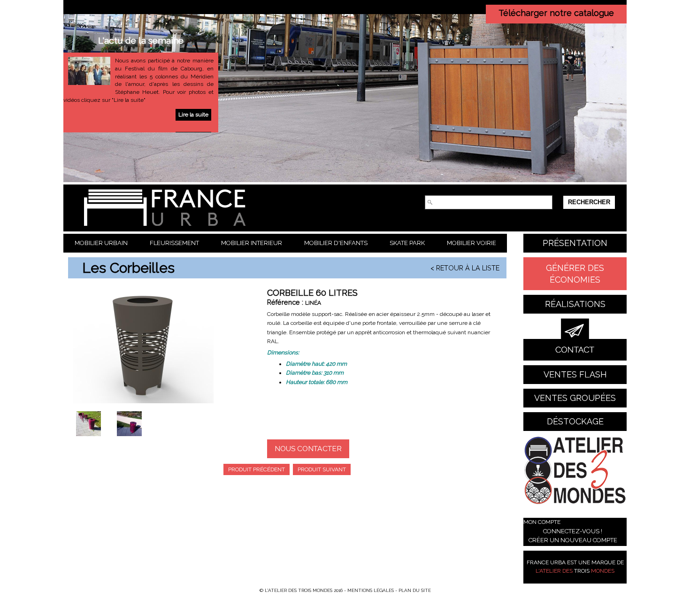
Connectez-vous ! (572, 531)
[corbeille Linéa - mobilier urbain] (143, 347)
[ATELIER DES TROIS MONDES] (575, 472)
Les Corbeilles (128, 268)
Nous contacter (308, 448)
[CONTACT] (575, 339)
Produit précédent (256, 469)
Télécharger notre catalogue (556, 13)
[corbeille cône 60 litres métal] (88, 431)
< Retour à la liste (464, 268)
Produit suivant (322, 469)
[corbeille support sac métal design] (129, 431)
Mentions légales (370, 590)
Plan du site (415, 590)
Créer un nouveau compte (573, 540)
